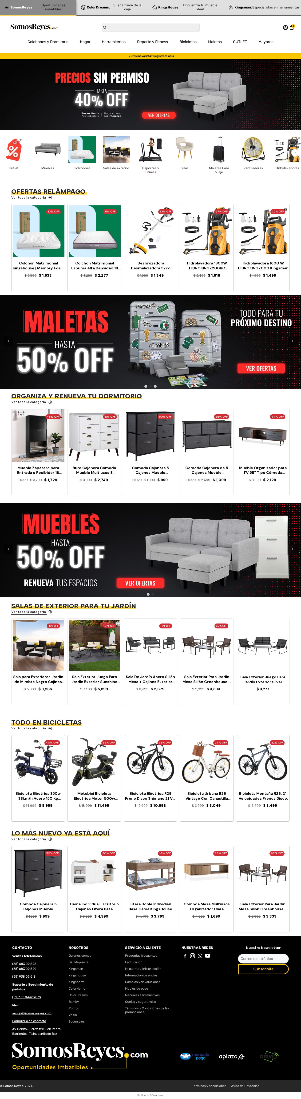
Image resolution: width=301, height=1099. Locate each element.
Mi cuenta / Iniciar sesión (143, 969)
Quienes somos (80, 955)
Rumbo (74, 1008)
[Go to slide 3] (155, 386)
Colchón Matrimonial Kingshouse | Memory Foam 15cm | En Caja (38, 266)
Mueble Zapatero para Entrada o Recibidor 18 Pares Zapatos (38, 471)
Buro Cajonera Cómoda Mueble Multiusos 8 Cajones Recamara (94, 471)
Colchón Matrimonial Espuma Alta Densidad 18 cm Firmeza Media (94, 266)
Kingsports (76, 982)
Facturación (133, 962)
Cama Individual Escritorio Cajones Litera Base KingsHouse (94, 907)
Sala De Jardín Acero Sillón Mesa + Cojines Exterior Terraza (150, 679)
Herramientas (114, 42)
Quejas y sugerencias (140, 1001)
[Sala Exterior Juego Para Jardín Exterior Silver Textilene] (262, 645)
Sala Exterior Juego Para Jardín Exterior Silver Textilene (262, 680)
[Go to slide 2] (150, 386)
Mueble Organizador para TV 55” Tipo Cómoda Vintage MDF (263, 471)
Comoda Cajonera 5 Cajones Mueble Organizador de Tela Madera (150, 471)
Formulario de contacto (29, 1021)
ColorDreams (78, 995)
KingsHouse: (187, 7)
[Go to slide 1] (145, 386)
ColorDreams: (114, 7)
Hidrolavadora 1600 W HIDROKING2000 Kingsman (263, 266)
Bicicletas (188, 42)
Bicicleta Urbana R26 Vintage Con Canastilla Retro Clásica (207, 796)
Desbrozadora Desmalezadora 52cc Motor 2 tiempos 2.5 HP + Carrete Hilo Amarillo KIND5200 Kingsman (150, 266)
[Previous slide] (6, 152)
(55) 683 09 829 (24, 969)
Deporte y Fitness (152, 42)
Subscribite (263, 969)
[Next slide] (295, 152)
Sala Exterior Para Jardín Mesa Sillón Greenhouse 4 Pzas (206, 679)
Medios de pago (136, 988)
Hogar (85, 42)
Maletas (215, 42)
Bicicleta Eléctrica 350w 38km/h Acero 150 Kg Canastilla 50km (38, 796)
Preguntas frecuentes (141, 955)
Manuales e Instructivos (142, 995)
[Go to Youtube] (207, 957)
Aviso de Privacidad (245, 1086)
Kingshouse (77, 975)
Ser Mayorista (78, 962)
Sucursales (77, 1021)
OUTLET (240, 42)
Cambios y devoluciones (142, 982)
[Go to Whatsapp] (200, 957)
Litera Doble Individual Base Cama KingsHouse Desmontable (150, 907)
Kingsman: (267, 7)
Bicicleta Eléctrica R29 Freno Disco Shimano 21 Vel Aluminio (150, 796)
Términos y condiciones (209, 1086)
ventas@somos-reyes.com (31, 1013)
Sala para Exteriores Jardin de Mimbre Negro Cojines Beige (38, 679)
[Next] (292, 341)
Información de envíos (141, 975)
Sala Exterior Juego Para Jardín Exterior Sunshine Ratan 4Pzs (94, 679)
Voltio (73, 1015)
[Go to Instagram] (192, 957)
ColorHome (77, 988)
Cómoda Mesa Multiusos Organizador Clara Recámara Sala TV (207, 907)
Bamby (74, 1001)
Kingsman (76, 969)
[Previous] (8, 341)
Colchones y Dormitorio (48, 42)
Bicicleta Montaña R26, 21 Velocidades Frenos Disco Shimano (263, 796)
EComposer (157, 1095)
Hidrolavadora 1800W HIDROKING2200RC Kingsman (207, 266)
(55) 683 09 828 (24, 964)
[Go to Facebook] (185, 957)
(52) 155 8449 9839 (26, 997)
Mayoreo (265, 42)
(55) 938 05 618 (24, 976)
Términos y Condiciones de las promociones (147, 1010)
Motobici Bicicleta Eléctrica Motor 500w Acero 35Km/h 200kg (94, 796)
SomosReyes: (37, 7)
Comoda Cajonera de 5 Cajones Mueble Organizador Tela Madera (206, 471)
